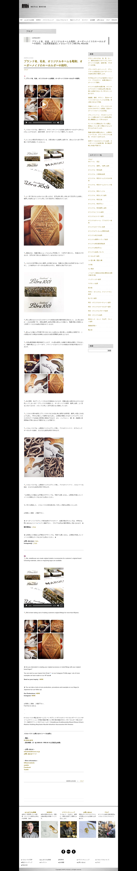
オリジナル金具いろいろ (96, 252)
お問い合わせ (100, 20)
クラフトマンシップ (48, 20)
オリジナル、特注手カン (96, 204)
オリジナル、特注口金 (95, 199)
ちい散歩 (91, 268)
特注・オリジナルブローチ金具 (98, 311)
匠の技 (90, 287)
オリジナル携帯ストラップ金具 (98, 239)
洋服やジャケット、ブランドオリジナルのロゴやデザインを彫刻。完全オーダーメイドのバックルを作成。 (100, 108)
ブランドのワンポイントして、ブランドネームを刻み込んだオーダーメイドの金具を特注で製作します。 (100, 71)
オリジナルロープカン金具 (96, 227)
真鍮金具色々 (92, 325)
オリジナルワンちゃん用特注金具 (98, 231)
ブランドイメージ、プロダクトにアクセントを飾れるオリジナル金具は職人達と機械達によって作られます (100, 117)
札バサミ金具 (92, 298)
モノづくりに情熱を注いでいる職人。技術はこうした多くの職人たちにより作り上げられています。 (100, 126)
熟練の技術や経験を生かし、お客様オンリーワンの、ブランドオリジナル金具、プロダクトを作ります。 (100, 135)
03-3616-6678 (28, 740)
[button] (44, 104)
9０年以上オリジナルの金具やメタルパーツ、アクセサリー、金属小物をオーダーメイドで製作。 (100, 80)
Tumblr (26, 769)
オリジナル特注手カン (95, 248)
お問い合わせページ (30, 754)
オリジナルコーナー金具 (96, 216)
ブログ (108, 20)
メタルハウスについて (62, 20)
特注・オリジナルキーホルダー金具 (99, 306)
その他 (90, 264)
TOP (21, 20)
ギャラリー (85, 20)
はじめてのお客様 (29, 20)
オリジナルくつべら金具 (96, 212)
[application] (44, 104)
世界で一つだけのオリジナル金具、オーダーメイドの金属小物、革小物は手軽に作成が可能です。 (100, 143)
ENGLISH (114, 20)
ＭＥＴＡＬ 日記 (93, 161)
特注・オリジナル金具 (95, 315)
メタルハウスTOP (27, 859)
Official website (29, 763)
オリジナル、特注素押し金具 (97, 208)
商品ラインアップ (75, 20)
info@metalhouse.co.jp (32, 751)
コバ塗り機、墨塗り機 (95, 260)
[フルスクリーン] (61, 123)
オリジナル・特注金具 (95, 170)
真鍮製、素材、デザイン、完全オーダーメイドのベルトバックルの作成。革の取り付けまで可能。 (100, 100)
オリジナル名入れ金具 (95, 235)
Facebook (27, 767)
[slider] (42, 122)
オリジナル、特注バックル (96, 191)
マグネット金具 (93, 283)
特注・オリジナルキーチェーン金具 (99, 302)
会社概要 (92, 20)
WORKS (38, 20)
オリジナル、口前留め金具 (96, 174)
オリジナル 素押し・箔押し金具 (98, 166)
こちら (34, 527)
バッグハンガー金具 (94, 279)
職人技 (90, 330)
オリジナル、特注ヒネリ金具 (97, 195)
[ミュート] (58, 123)
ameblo (26, 765)
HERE (41, 679)
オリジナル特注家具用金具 (96, 243)
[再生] (26, 123)
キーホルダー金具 (93, 256)
